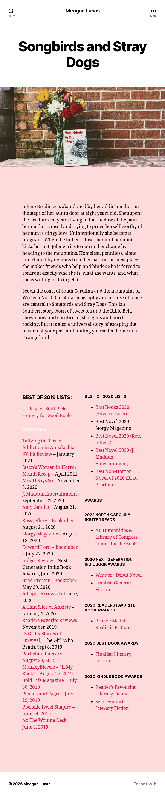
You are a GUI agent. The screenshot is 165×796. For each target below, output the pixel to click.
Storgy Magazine (40, 534)
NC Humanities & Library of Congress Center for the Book (116, 537)
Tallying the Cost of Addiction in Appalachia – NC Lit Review (50, 447)
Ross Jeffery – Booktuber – (50, 521)
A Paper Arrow (38, 594)
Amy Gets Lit (35, 507)
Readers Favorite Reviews (49, 621)
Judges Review (37, 561)
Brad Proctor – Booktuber (49, 581)
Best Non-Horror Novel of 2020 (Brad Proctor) (116, 478)
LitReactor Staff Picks (44, 409)
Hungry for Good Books (47, 416)
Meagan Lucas (82, 10)
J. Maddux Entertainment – (51, 494)
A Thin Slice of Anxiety (46, 607)
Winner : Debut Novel (118, 575)
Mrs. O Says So (37, 481)
